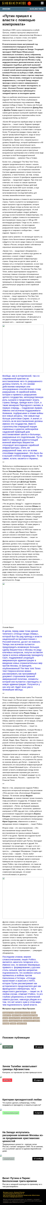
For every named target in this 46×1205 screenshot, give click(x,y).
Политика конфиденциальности (13, 1196)
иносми (5, 1018)
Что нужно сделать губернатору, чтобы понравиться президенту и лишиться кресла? (21, 1104)
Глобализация (11, 1113)
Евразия (8, 1047)
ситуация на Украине (15, 1021)
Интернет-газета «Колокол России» (14, 1192)
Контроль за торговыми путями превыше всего (22, 1072)
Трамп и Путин (21, 1023)
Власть (7, 1080)
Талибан (13, 1023)
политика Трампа (26, 1018)
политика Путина (14, 1018)
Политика (8, 1159)
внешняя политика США (22, 1012)
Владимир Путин (8, 1012)
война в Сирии (16, 1015)
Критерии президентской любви (22, 1099)
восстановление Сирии (30, 1015)
